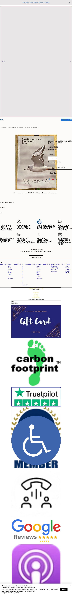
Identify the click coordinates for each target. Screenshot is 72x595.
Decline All (54, 589)
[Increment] (55, 158)
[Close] (70, 585)
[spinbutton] (52, 158)
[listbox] (36, 61)
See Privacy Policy (13, 593)
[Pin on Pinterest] (53, 179)
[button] (36, 61)
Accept (64, 589)
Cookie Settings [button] (43, 589)
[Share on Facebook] (49, 179)
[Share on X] (56, 179)
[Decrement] (49, 158)
